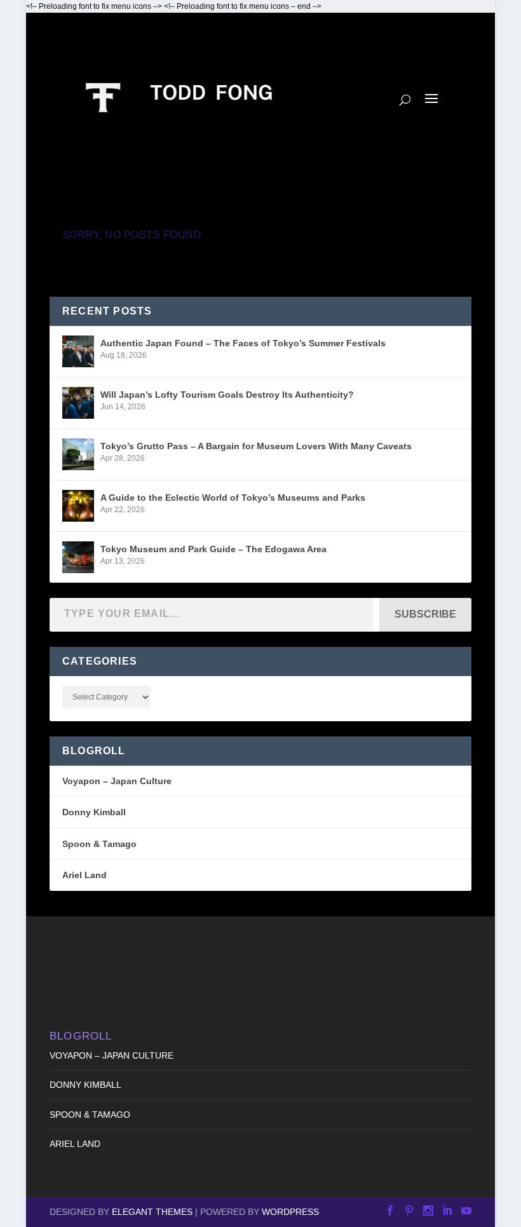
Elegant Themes (152, 1212)
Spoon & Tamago (99, 844)
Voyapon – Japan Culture (117, 781)
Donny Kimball (94, 812)
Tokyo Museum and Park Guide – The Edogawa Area (213, 549)
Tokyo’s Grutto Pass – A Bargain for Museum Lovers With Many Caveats (256, 446)
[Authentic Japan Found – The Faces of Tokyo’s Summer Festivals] (78, 351)
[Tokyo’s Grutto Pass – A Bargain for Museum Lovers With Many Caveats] (78, 454)
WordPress (290, 1212)
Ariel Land (84, 875)
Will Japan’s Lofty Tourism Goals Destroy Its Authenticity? (227, 395)
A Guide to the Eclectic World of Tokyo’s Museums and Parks (232, 497)
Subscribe (425, 614)
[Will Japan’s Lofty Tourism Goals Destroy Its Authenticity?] (78, 403)
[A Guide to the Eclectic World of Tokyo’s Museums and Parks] (78, 506)
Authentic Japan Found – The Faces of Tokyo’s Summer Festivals (243, 343)
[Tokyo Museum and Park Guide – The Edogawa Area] (78, 557)
